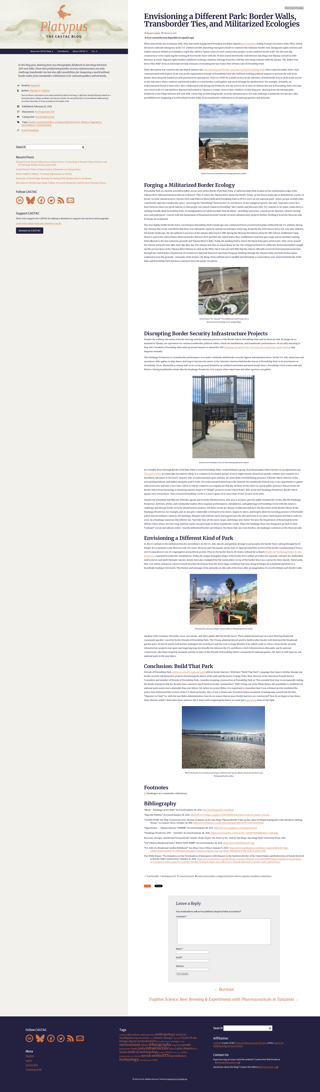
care (151, 1038)
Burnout (224, 989)
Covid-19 (186, 1037)
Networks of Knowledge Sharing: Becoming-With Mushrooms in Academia (53, 178)
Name (179, 949)
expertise (176, 1045)
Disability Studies (164, 1041)
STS (165, 1055)
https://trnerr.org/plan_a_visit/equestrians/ (235, 828)
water (155, 1060)
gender (186, 1045)
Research (190, 876)
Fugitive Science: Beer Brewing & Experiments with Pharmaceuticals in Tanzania (224, 999)
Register (30, 1056)
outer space (177, 1052)
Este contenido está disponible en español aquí (170, 37)
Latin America (185, 1048)
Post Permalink (153, 876)
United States (266, 876)
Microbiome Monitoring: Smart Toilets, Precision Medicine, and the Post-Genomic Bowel (61, 183)
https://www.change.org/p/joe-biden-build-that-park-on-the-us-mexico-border (229, 815)
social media (151, 1056)
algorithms (133, 1034)
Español (35, 85)
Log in (29, 1060)
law (196, 1049)
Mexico (238, 876)
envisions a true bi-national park (188, 672)
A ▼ (95, 51)
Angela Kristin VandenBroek (177, 1079)
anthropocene (147, 1034)
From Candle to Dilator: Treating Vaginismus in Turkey (44, 174)
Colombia (176, 1038)
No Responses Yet (169, 876)
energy (181, 1041)
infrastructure (228, 876)
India (141, 1048)
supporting (250, 700)
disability (151, 1041)
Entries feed (32, 1065)
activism (123, 1035)
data (194, 1038)
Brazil (146, 1038)
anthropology (165, 1034)
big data (139, 1038)
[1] (247, 347)
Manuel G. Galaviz (153, 33)
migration (246, 876)
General (183, 876)
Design (123, 1041)
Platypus (64, 26)
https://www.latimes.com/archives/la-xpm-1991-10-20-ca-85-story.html (228, 823)
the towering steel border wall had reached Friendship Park (234, 69)
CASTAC (217, 1043)
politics (184, 1052)
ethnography (160, 1044)
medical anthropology (143, 1052)
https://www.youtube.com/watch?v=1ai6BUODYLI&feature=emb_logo (244, 833)
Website (180, 966)
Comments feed (33, 1069)
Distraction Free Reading (294, 8)
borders (212, 876)
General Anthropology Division (251, 1043)
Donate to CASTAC (29, 230)
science (137, 1056)
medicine (162, 1052)
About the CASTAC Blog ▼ (41, 51)
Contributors (63, 51)
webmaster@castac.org (227, 1062)
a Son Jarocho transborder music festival (269, 347)
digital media (136, 1041)
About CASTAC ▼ (80, 51)
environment (129, 1045)
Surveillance (255, 876)
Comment (181, 916)
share (148, 886)
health (134, 1048)
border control (203, 876)
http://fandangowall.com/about (218, 810)
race (131, 1056)
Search (21, 147)
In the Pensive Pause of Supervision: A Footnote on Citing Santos (48, 169)
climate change (162, 1037)
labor (171, 1048)
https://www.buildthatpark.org (238, 843)
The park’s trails (152, 474)
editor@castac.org (268, 1067)
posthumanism (124, 1056)
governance (124, 1049)
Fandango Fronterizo (235, 347)
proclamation (249, 43)
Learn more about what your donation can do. (39, 223)
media (123, 1052)
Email (179, 957)
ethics (144, 1044)
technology (129, 1059)
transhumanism (146, 1060)
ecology (219, 876)
